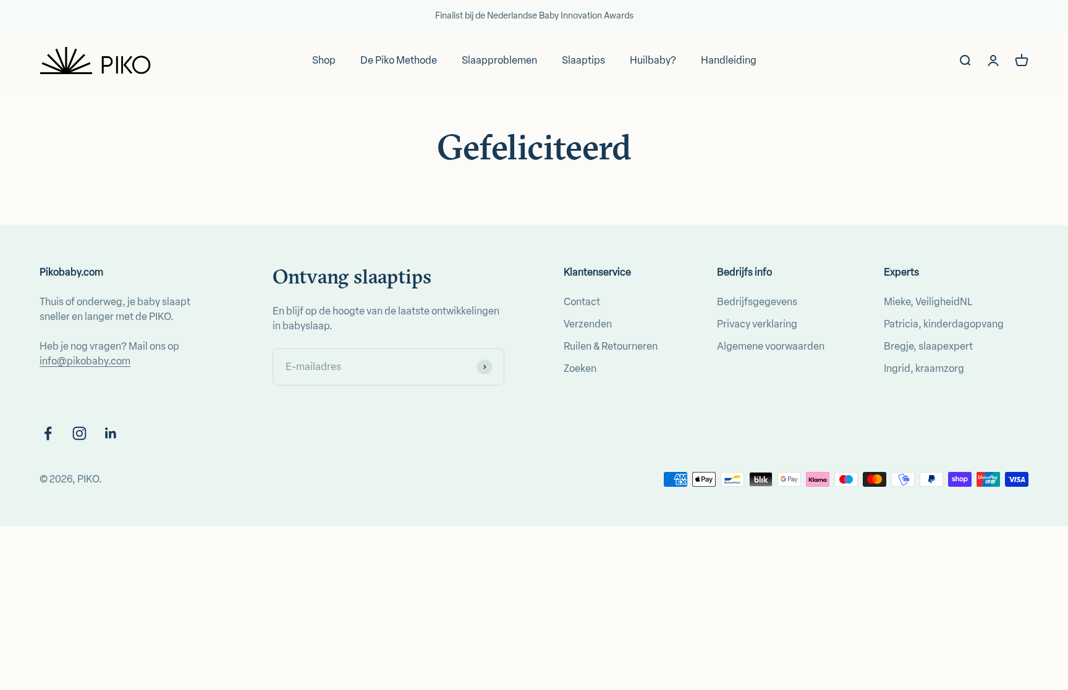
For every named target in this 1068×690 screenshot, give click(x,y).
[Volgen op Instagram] (79, 433)
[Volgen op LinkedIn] (111, 433)
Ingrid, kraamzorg (924, 368)
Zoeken (580, 368)
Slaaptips (583, 60)
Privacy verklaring (757, 324)
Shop (324, 60)
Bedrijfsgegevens (757, 302)
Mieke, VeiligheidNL (928, 302)
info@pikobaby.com (85, 361)
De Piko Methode (398, 60)
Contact (582, 302)
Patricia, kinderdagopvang (944, 324)
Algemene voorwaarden (770, 346)
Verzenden (588, 324)
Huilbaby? (653, 60)
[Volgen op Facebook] (48, 433)
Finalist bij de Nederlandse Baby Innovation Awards (534, 16)
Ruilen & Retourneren (611, 346)
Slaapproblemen (499, 60)
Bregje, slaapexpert (928, 346)
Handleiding (728, 60)
